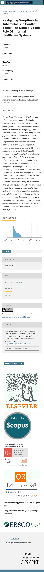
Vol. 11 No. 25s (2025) (28, 11)
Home (4, 11)
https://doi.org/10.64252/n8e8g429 (20, 91)
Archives (13, 11)
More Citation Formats (17, 348)
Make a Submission (13, 363)
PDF (7, 251)
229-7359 (15, 538)
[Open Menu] (2, 2)
